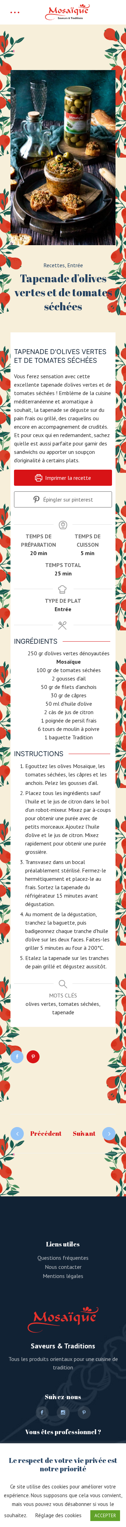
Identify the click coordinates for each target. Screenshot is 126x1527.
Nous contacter (63, 1266)
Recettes (54, 265)
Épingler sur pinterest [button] (67, 499)
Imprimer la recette (67, 477)
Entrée (75, 265)
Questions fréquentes (63, 1257)
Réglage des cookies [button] (58, 1515)
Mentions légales (63, 1275)
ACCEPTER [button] (105, 1516)
